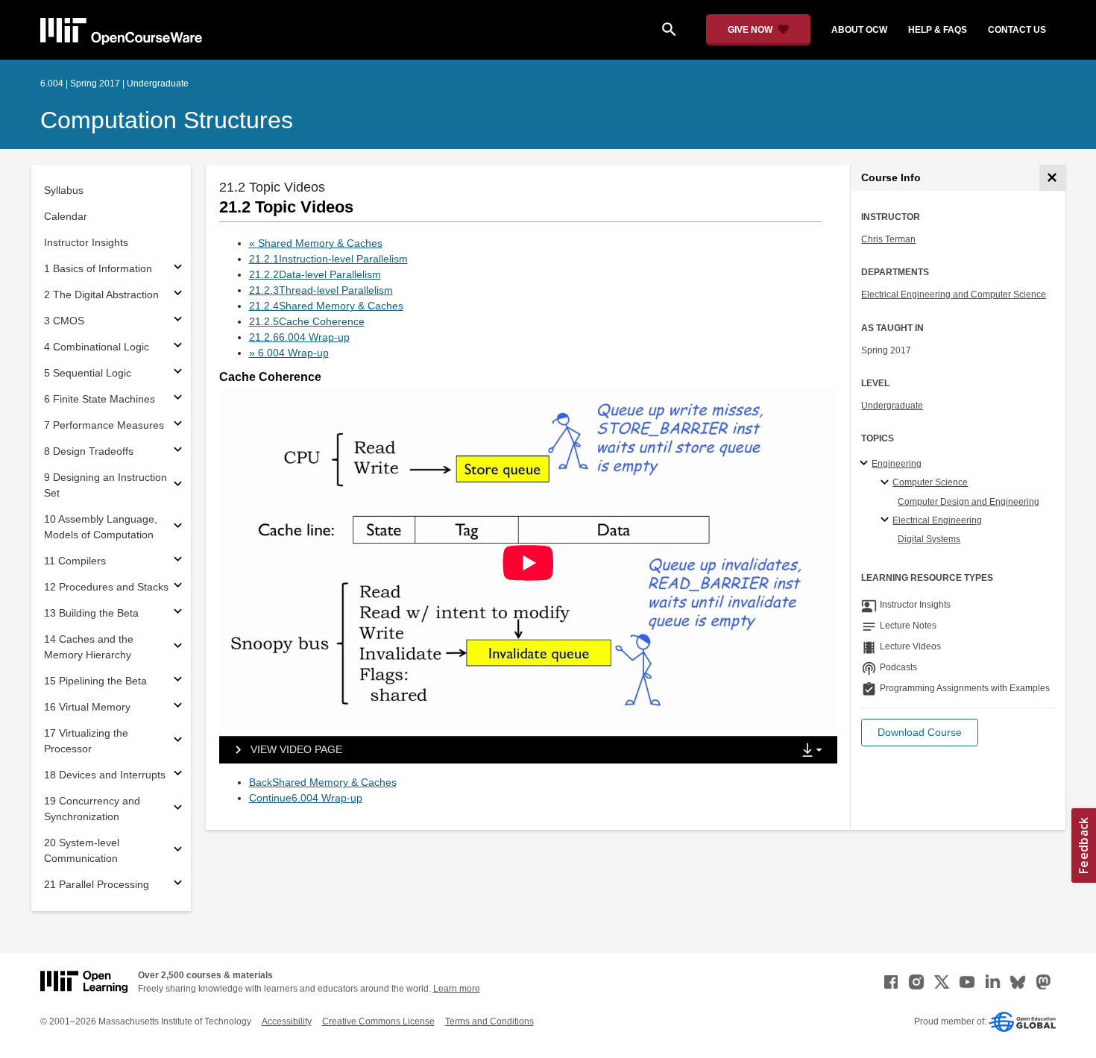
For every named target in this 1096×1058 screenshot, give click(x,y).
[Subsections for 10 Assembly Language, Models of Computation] (178, 527)
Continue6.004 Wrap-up (305, 798)
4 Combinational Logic (96, 347)
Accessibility (287, 1021)
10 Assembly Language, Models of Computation (100, 527)
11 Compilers (75, 561)
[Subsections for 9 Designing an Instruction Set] (178, 486)
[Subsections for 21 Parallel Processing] (178, 885)
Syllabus (64, 190)
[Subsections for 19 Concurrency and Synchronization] (178, 809)
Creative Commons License (378, 1021)
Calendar (65, 216)
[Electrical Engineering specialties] (887, 520)
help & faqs (937, 30)
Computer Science (930, 482)
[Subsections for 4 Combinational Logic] (178, 347)
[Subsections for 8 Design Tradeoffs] (178, 451)
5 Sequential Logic (87, 373)
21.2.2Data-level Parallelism (315, 274)
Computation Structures (166, 120)
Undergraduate (892, 405)
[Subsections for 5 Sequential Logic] (178, 373)
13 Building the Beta (91, 613)
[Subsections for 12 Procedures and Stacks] (178, 587)
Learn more (456, 988)
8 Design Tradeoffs (88, 451)
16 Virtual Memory (87, 707)
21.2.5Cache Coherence (307, 321)
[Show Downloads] (815, 751)
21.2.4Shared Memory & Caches (326, 306)
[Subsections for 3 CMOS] (178, 321)
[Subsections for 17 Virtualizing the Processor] (178, 741)
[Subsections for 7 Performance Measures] (178, 425)
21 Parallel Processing (96, 884)
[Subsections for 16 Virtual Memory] (178, 707)
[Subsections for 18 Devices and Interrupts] (178, 775)
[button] (919, 732)
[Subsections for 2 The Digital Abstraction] (178, 295)
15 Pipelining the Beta (95, 681)
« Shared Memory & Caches (315, 243)
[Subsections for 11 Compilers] (178, 561)
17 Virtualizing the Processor (86, 741)
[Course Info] (1052, 178)
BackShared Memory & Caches (323, 782)
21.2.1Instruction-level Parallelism (328, 259)
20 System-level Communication (81, 850)
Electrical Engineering (937, 520)
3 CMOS (64, 321)
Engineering (897, 464)
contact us (1017, 30)
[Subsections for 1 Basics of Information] (178, 269)
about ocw (859, 30)
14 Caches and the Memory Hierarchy (88, 647)
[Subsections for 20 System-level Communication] (178, 851)
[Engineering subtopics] (866, 463)
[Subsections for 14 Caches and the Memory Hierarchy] (178, 647)
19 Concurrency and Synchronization (92, 808)
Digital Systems (929, 539)
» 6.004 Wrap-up (289, 353)
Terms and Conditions (489, 1021)
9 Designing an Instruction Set (105, 485)
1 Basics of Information (98, 268)
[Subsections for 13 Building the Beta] (178, 613)
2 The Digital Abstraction (101, 294)
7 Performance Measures (104, 425)
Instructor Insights (86, 242)
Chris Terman (888, 239)
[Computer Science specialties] (887, 483)
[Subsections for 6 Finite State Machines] (178, 399)
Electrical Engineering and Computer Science (953, 294)
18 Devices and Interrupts (105, 775)
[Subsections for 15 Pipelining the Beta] (178, 681)
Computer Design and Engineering (968, 502)
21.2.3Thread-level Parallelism (321, 290)
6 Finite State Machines (99, 399)
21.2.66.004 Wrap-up (299, 337)
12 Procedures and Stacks (106, 587)
